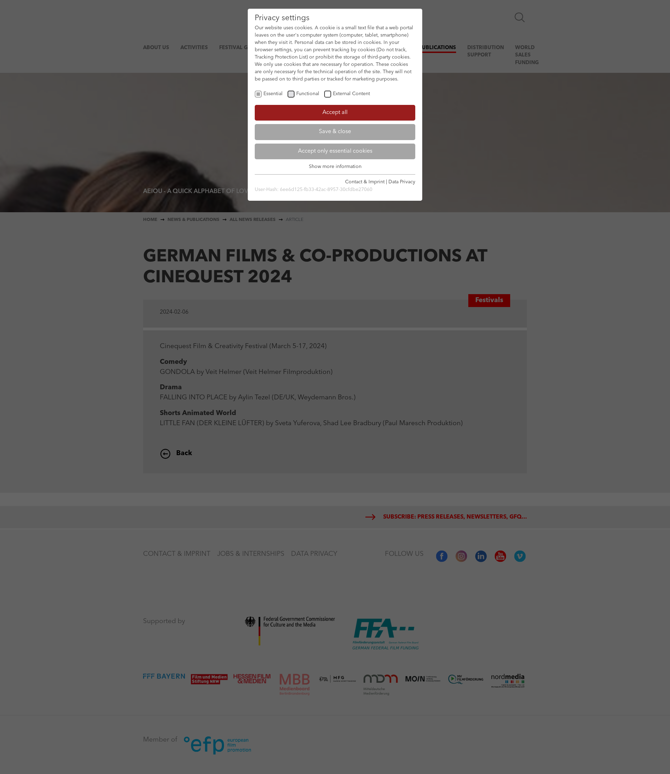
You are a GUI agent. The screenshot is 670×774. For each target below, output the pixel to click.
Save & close (335, 132)
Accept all (335, 112)
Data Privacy (401, 181)
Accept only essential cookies (335, 151)
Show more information (335, 166)
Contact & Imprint (365, 181)
